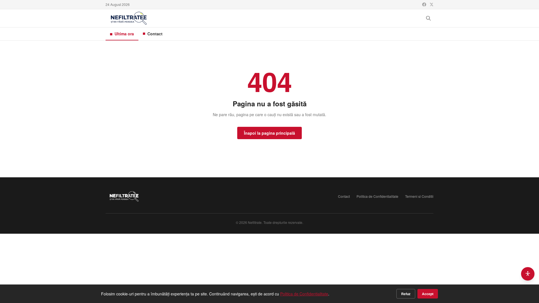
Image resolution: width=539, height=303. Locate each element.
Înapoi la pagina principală (269, 133)
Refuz (405, 293)
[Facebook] (424, 4)
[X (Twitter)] (431, 4)
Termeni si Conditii (419, 196)
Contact (155, 33)
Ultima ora (124, 33)
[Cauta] (428, 18)
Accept (427, 293)
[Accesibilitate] (528, 274)
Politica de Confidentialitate (377, 196)
